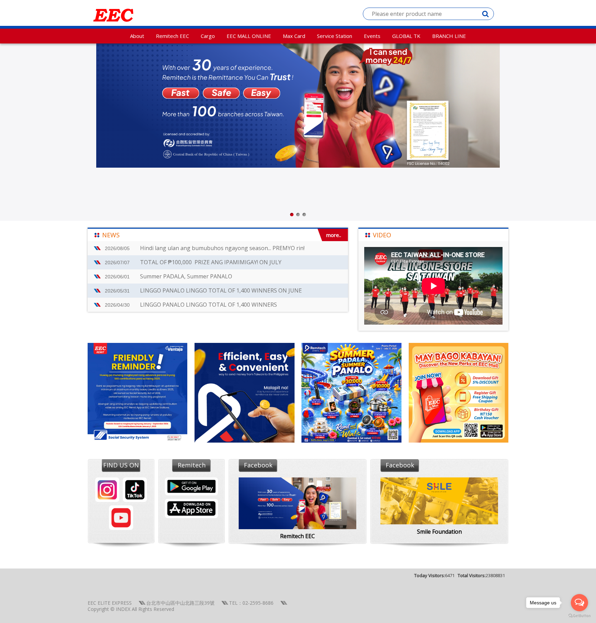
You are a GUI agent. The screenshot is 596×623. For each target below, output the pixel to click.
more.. (333, 234)
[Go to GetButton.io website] (579, 616)
